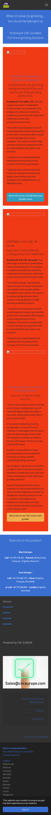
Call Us (39, 710)
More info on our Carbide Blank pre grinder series (25, 197)
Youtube (7, 618)
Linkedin (7, 623)
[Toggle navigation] (46, 5)
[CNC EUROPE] (6, 5)
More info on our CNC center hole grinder (25, 517)
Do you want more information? (33, 700)
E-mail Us (38, 719)
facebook (8, 606)
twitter (6, 612)
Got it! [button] (25, 809)
